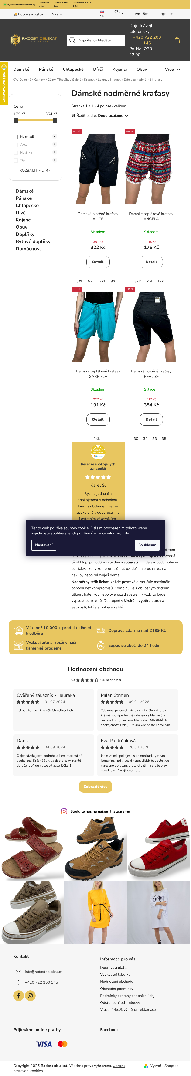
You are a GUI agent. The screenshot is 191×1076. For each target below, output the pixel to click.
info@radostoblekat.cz (43, 971)
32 (145, 438)
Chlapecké (27, 205)
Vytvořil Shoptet (164, 1065)
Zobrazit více (95, 786)
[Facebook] (18, 995)
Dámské (25, 191)
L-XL (162, 281)
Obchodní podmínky (116, 988)
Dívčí (21, 212)
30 (136, 438)
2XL (96, 438)
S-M (138, 281)
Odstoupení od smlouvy (120, 1002)
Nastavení (43, 545)
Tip (37, 160)
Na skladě (37, 136)
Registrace (165, 14)
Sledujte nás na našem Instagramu (100, 811)
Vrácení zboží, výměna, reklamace (128, 1009)
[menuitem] (21, 69)
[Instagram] (30, 995)
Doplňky (25, 234)
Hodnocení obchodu (95, 669)
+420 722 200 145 (147, 40)
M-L (149, 281)
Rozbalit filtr (33, 170)
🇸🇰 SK (102, 14)
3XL (79, 281)
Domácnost (28, 248)
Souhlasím (147, 545)
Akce (37, 144)
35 (164, 438)
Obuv (21, 227)
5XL (91, 281)
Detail (98, 262)
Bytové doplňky (33, 241)
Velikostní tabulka (115, 974)
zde (126, 533)
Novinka (37, 152)
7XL (102, 281)
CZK (117, 12)
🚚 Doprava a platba (28, 14)
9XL (114, 281)
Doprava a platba (114, 967)
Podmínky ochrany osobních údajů (128, 995)
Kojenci (24, 220)
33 (154, 438)
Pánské (24, 198)
